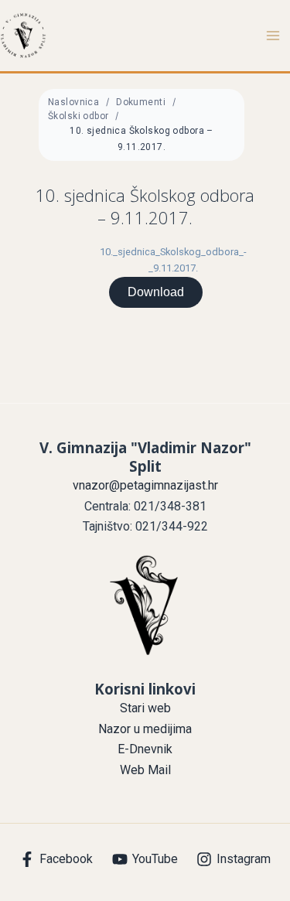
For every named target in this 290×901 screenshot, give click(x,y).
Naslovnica (73, 102)
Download (156, 292)
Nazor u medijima (145, 729)
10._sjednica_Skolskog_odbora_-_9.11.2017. (173, 260)
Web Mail (145, 770)
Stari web (145, 708)
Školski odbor (78, 116)
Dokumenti (140, 102)
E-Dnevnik (145, 749)
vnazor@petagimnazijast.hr (145, 485)
